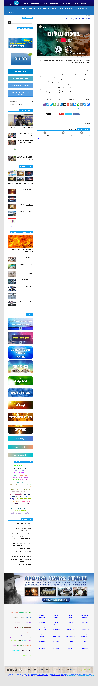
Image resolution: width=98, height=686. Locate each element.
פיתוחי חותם (19, 645)
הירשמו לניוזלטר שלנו (20, 71)
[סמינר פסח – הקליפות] (12, 191)
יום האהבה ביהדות (17, 627)
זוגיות (18, 531)
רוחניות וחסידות (85, 648)
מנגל (22, 640)
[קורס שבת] (12, 199)
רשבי (24, 553)
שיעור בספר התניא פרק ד (20, 503)
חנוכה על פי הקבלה (27, 627)
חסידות (34, 8)
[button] (10, 3)
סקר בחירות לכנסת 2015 (27, 645)
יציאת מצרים (29, 257)
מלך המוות (26, 640)
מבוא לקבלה (12, 637)
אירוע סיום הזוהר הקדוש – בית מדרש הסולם (21, 127)
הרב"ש (23, 622)
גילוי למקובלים (20, 470)
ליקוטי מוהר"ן (16, 541)
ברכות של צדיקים (20, 468)
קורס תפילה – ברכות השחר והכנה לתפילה (26, 205)
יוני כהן (24, 536)
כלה (14, 482)
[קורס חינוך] (12, 221)
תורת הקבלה (14, 559)
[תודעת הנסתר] (12, 296)
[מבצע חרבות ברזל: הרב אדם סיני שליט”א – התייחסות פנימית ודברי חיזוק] (12, 142)
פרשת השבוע (17, 546)
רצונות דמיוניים (15, 501)
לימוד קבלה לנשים (25, 541)
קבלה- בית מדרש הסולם (75, 674)
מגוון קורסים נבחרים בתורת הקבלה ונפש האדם (26, 134)
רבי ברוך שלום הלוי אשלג (19, 551)
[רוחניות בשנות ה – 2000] (12, 266)
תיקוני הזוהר (21, 561)
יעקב (20, 536)
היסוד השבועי (18, 528)
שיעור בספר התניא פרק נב (16, 650)
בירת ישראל (18, 465)
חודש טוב (17, 625)
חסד (22, 627)
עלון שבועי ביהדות (16, 494)
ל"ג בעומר (13, 536)
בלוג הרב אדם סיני (35, 674)
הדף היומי (45, 8)
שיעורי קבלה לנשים (18, 553)
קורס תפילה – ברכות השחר (26, 211)
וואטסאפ (30, 8)
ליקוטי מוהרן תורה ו (19, 635)
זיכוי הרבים (18, 8)
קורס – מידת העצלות (27, 279)
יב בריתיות (23, 480)
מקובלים (19, 640)
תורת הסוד (21, 559)
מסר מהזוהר (24, 8)
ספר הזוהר (76, 8)
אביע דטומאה (21, 612)
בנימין (16, 615)
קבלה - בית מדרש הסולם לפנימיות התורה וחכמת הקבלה (80, 675)
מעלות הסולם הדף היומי (20, 492)
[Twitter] (11, 13)
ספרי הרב (39, 8)
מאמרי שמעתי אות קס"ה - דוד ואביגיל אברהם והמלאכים (79, 122)
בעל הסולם (61, 8)
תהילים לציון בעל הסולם (27, 655)
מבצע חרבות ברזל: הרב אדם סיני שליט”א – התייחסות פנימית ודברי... (25, 142)
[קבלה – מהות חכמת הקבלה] (12, 303)
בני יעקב (20, 615)
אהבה (25, 523)
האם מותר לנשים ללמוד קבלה (19, 526)
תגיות (49, 8)
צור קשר (25, 3)
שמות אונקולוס (21, 652)
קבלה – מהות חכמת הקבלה (25, 301)
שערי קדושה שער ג (20, 510)
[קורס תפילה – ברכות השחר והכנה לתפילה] (12, 206)
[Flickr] (14, 13)
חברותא (21, 625)
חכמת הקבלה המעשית (20, 477)
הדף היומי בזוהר (64, 674)
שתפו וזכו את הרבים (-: (83, 108)
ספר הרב (27, 674)
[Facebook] (16, 13)
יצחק (17, 536)
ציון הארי (12, 499)
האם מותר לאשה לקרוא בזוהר (26, 620)
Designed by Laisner (16, 675)
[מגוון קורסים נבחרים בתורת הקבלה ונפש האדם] (12, 135)
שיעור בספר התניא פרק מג (26, 650)
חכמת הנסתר (26, 533)
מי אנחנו (83, 3)
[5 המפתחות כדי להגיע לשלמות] (12, 274)
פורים (24, 546)
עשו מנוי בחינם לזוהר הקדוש (20, 78)
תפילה (19, 564)
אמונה (21, 523)
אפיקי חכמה (16, 523)
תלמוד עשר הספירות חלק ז (20, 513)
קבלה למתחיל (35, 3)
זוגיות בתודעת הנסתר (27, 625)
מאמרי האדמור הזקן (19, 637)
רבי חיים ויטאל (28, 553)
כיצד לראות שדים (28, 630)
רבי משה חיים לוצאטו (27, 647)
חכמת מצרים (12, 625)
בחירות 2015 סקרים (14, 612)
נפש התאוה (27, 494)
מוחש (30, 640)
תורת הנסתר (27, 559)
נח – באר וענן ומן (28, 642)
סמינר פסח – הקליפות (27, 189)
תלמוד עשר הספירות (69, 8)
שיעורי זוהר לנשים (28, 652)
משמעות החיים (14, 640)
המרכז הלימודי (65, 3)
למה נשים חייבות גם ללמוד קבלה (20, 487)
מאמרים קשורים (83, 129)
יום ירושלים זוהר (22, 482)
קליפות (26, 551)
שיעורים (45, 3)
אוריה (24, 465)
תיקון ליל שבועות (28, 561)
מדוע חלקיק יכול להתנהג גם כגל (20, 489)
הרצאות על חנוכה (17, 622)
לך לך (14, 635)
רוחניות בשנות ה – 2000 (26, 264)
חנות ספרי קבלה (20, 674)
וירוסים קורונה (22, 475)
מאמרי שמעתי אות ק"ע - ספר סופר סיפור (51, 122)
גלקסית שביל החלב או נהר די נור (19, 617)
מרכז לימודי (11, 674)
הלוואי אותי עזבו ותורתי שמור (14, 620)
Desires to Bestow (28, 612)
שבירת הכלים (20, 647)
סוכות (14, 543)
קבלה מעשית (15, 548)
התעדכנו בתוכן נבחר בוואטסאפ (20, 85)
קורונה (30, 551)
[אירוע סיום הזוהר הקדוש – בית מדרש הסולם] (20, 120)
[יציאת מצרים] (12, 259)
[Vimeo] (9, 13)
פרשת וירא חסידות (16, 496)
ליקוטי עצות (14, 484)
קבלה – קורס (29, 286)
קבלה (86, 8)
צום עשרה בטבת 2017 (24, 499)
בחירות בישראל (28, 615)
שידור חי (75, 3)
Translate (20, 104)
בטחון (24, 615)
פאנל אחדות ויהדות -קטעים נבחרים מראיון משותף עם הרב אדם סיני (25, 158)
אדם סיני (29, 523)
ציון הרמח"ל (14, 645)
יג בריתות (16, 480)
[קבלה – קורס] (12, 288)
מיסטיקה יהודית (23, 543)
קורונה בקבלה (25, 501)
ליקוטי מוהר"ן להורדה (27, 635)
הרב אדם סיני (54, 8)
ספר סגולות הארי (17, 642)
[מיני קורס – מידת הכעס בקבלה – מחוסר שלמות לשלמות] (20, 241)
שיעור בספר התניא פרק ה (20, 506)
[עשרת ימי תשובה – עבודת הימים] (12, 151)
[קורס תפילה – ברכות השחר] (12, 213)
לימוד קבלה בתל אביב (27, 632)
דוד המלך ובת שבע (20, 473)
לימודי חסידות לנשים (22, 538)
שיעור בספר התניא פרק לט (20, 508)
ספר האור (22, 642)
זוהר (15, 475)
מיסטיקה (82, 8)
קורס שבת (30, 197)
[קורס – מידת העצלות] (12, 281)
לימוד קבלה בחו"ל (25, 484)
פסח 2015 (27, 496)
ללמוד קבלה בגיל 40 (27, 637)
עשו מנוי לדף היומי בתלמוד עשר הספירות (20, 93)
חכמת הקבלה (54, 3)
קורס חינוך (30, 219)
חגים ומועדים (56, 617)
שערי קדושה (28, 556)
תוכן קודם (72, 129)
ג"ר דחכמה (12, 615)
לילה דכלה (22, 630)
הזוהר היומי (27, 528)
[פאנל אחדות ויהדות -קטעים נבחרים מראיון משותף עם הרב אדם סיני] (12, 158)
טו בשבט (29, 536)
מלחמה (17, 543)
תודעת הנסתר (29, 294)
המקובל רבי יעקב (28, 622)
